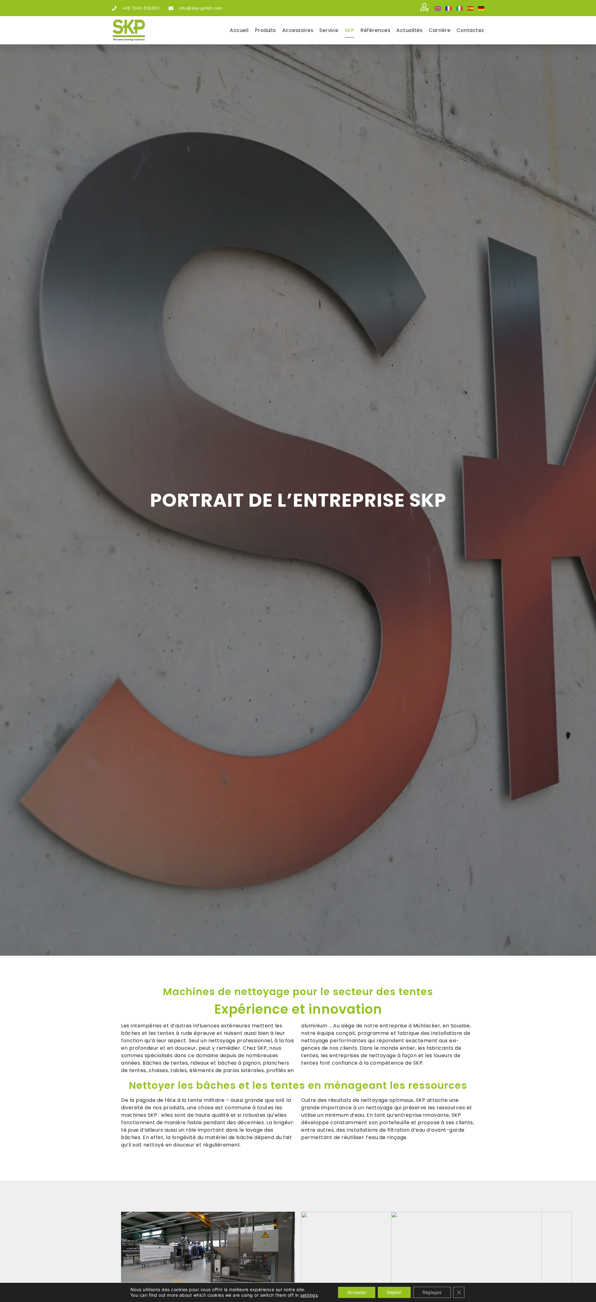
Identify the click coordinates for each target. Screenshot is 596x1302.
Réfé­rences (375, 30)
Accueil (239, 30)
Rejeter (394, 1292)
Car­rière (439, 30)
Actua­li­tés (409, 30)
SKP (349, 30)
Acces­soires (298, 30)
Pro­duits (265, 30)
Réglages (431, 1292)
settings (309, 1295)
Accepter (356, 1292)
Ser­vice (329, 30)
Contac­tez (470, 30)
